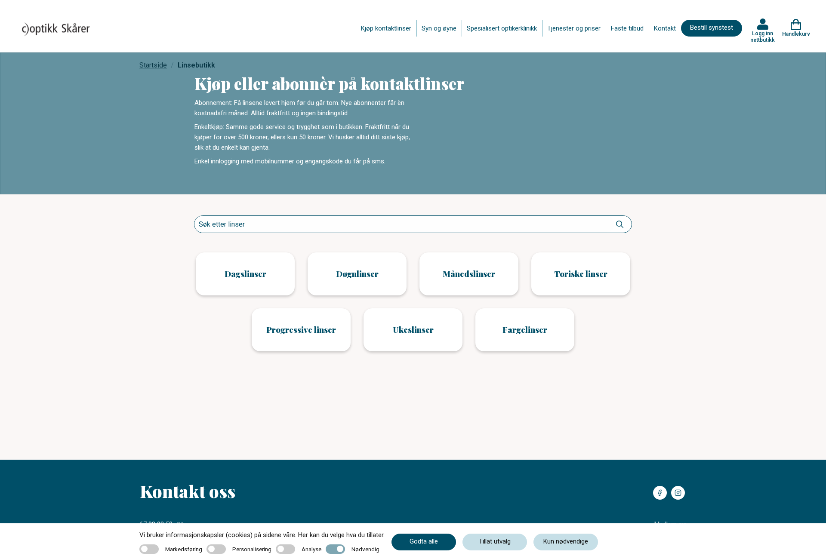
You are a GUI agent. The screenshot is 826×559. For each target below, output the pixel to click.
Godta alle (424, 541)
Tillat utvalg (495, 541)
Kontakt (665, 28)
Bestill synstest (711, 27)
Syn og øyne (439, 28)
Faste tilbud (627, 28)
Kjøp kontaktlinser (386, 28)
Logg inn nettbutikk (762, 37)
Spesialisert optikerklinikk (502, 28)
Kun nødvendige (565, 541)
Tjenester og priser (574, 28)
